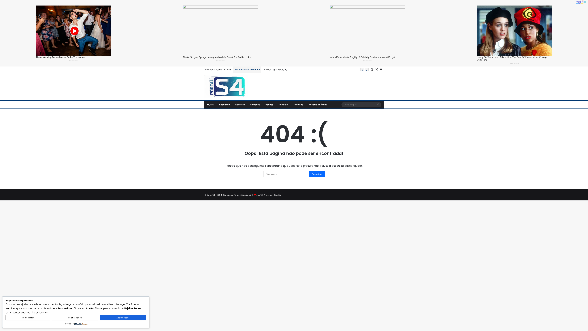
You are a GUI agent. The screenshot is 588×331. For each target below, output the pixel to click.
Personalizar (28, 317)
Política (269, 104)
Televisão (298, 104)
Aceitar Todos (123, 317)
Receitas (283, 104)
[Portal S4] (226, 86)
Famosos (255, 104)
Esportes (240, 104)
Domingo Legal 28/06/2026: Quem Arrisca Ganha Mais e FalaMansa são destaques (302, 69)
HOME (210, 104)
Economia (224, 104)
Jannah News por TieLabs (268, 195)
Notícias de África (318, 104)
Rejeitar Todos (75, 317)
